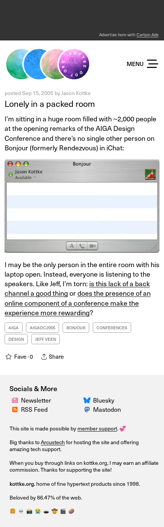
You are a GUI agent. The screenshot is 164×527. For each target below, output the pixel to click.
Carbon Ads (147, 34)
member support (97, 428)
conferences (111, 327)
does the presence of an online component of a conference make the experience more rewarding (78, 302)
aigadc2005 (42, 327)
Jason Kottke (76, 93)
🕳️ (46, 510)
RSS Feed (34, 409)
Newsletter (36, 400)
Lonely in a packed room (50, 103)
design (16, 339)
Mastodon (107, 409)
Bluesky (103, 400)
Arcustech (53, 442)
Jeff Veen (45, 339)
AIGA (13, 327)
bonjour (75, 327)
